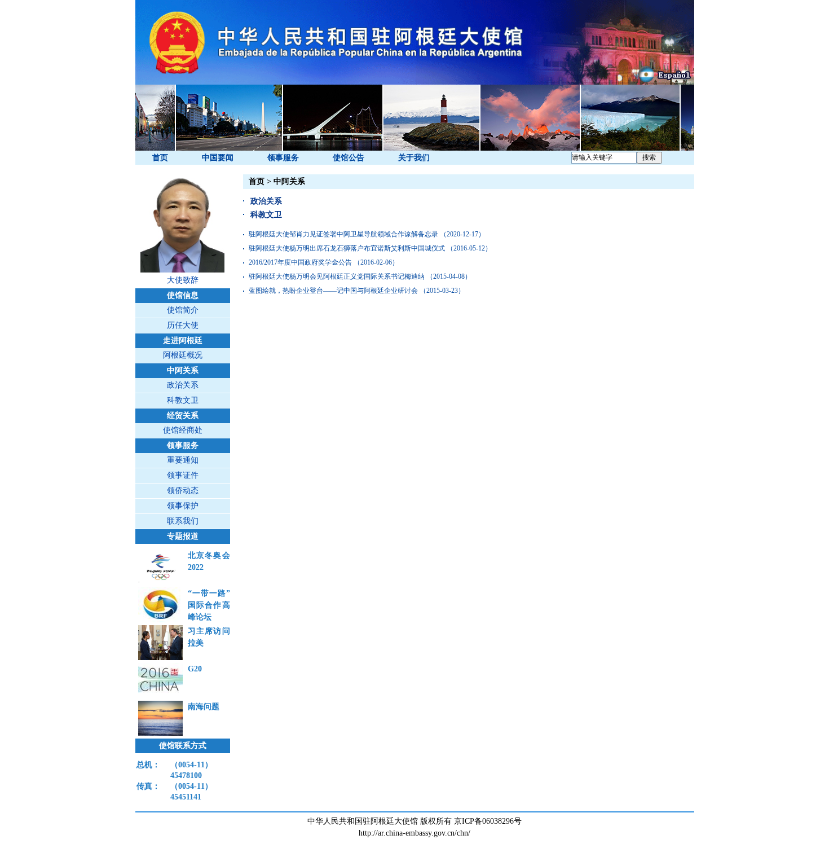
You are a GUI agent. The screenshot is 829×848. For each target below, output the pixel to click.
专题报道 (183, 536)
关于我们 (414, 157)
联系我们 (183, 521)
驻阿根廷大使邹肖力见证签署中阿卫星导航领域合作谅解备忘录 (343, 234)
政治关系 (183, 385)
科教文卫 (183, 400)
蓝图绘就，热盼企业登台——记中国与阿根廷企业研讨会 (333, 291)
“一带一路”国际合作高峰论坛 (209, 605)
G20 (195, 669)
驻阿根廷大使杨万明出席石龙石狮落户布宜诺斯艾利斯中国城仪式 (347, 248)
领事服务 (283, 157)
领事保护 (183, 506)
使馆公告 (348, 157)
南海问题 (203, 706)
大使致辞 (183, 280)
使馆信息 (183, 295)
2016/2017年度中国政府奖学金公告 (300, 262)
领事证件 (183, 475)
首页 (160, 157)
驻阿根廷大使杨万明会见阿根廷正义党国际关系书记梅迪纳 (337, 276)
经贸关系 (183, 415)
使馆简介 (183, 310)
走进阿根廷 (182, 340)
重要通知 (183, 460)
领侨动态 (183, 490)
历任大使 (183, 325)
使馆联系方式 (182, 745)
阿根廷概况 (182, 355)
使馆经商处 (182, 430)
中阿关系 (183, 370)
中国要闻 (217, 157)
